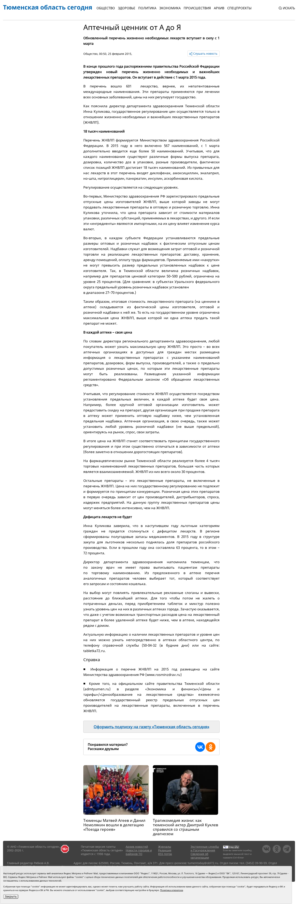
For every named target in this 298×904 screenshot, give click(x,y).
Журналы (164, 847)
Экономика (170, 8)
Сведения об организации (200, 855)
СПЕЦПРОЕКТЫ (239, 8)
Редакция (164, 850)
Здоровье (126, 8)
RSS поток (165, 854)
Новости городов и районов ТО (139, 852)
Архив (219, 8)
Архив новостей (137, 847)
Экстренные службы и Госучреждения (205, 848)
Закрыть (11, 896)
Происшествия (197, 8)
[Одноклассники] (210, 747)
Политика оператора (171, 890)
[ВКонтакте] (200, 747)
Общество (105, 8)
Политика (147, 8)
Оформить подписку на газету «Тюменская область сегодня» (151, 726)
